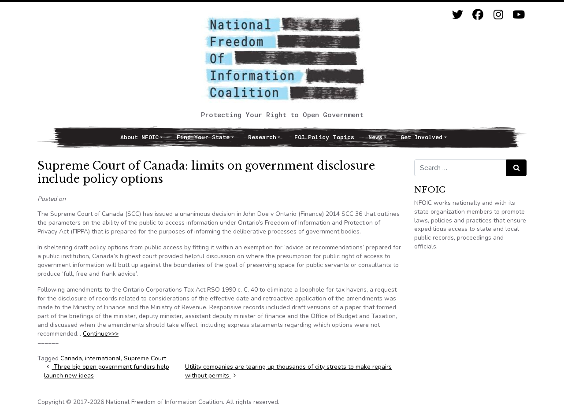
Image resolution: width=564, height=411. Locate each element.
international (103, 358)
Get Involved (421, 137)
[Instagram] (498, 15)
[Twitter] (457, 15)
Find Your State (203, 137)
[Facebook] (478, 15)
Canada (71, 358)
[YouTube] (518, 15)
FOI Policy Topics (324, 137)
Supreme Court (145, 358)
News (375, 137)
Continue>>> (101, 334)
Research (262, 137)
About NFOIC (139, 137)
